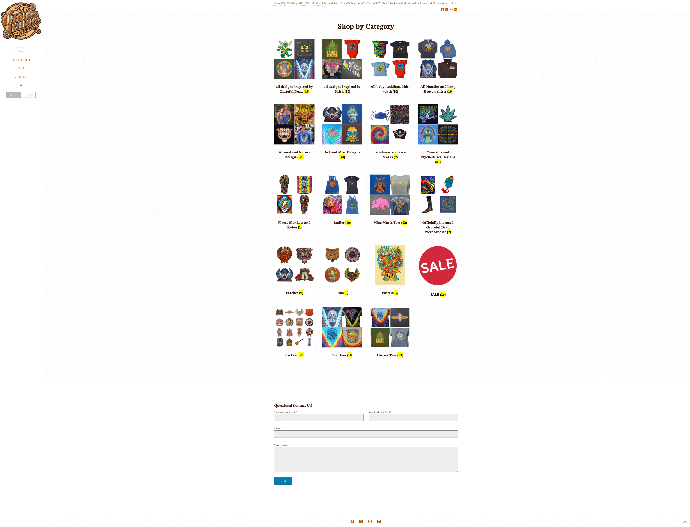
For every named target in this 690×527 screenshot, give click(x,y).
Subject (278, 428)
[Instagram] (452, 10)
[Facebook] (443, 10)
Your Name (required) (285, 412)
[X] (447, 10)
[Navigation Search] (21, 85)
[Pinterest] (456, 10)
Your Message (281, 444)
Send (283, 480)
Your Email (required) (380, 412)
